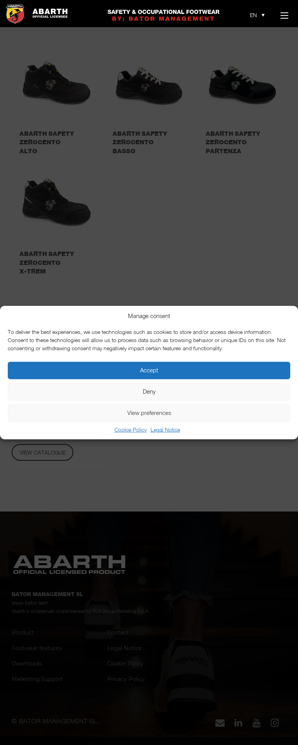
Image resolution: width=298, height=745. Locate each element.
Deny (149, 391)
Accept (149, 370)
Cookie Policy (130, 429)
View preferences (149, 413)
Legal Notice (165, 429)
